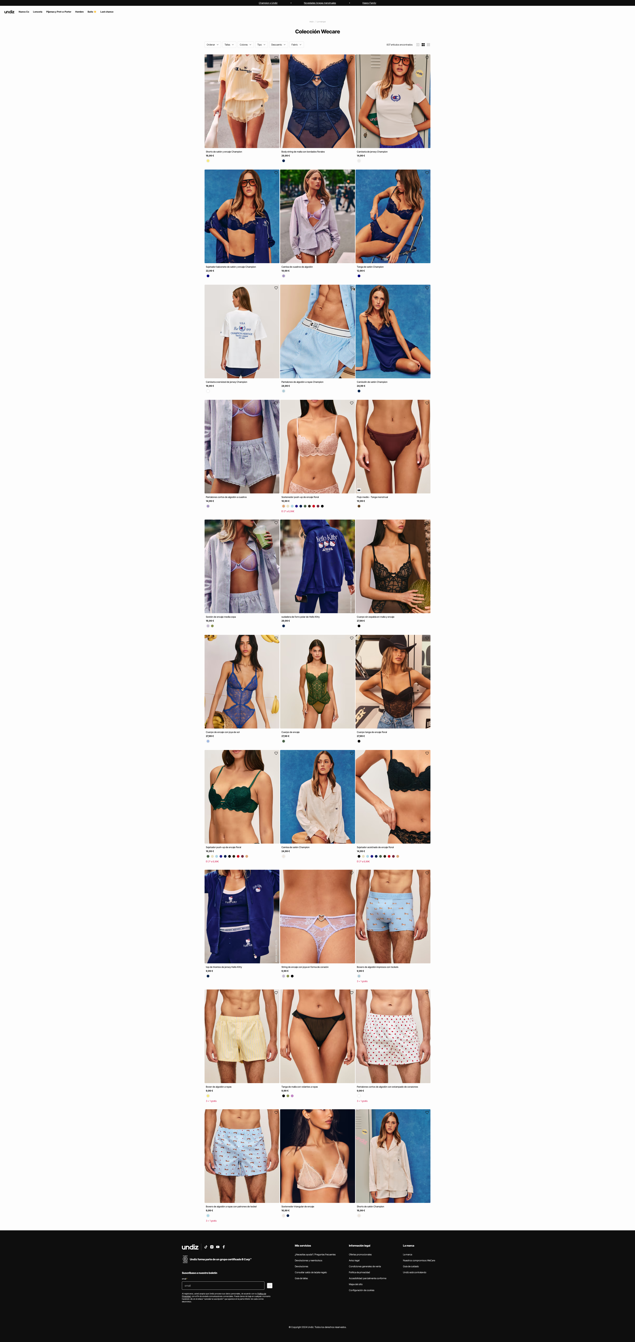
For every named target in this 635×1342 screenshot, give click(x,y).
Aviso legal (354, 1260)
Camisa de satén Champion (295, 847)
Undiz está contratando (414, 1272)
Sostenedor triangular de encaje (297, 1206)
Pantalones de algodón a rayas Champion (302, 381)
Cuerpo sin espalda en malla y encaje (375, 617)
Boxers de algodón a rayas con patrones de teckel (231, 1206)
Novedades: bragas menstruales (320, 2)
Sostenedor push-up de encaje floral (300, 497)
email (184, 1278)
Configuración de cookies (361, 1290)
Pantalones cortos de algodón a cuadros (226, 497)
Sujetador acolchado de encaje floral (375, 847)
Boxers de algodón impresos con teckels (377, 967)
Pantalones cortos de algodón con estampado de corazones (387, 1086)
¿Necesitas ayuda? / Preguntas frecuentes (315, 1254)
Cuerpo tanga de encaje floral (372, 732)
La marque (321, 21)
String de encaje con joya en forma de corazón (305, 967)
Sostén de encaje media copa (221, 617)
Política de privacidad (359, 1272)
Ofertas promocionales (360, 1254)
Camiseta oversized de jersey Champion (226, 381)
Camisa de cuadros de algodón (297, 266)
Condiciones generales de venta (365, 1266)
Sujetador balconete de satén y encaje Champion (231, 266)
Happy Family (369, 2)
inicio (312, 21)
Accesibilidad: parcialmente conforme (367, 1278)
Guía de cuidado (411, 1266)
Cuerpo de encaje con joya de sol (223, 732)
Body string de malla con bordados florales (303, 151)
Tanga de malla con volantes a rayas (299, 1086)
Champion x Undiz (268, 2)
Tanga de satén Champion (370, 266)
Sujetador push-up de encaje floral (223, 847)
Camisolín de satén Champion (372, 381)
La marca (407, 1254)
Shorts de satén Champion (370, 1206)
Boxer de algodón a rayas (219, 1086)
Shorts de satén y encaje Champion (224, 151)
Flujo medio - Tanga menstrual (372, 497)
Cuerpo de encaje (290, 732)
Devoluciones (301, 1266)
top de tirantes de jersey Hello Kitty (224, 967)
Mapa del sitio (356, 1284)
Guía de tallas (301, 1278)
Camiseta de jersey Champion (372, 151)
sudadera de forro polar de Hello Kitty (300, 617)
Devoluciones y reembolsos (308, 1260)
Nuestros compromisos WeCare (419, 1260)
